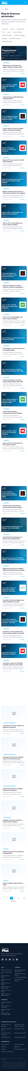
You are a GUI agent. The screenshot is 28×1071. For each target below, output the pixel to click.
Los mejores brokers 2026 (6, 1003)
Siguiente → (14, 901)
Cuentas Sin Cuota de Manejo (20, 974)
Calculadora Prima (5, 1037)
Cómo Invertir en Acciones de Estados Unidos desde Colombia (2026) (12, 507)
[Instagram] (6, 959)
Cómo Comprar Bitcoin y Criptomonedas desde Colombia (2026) (12, 413)
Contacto (3, 1049)
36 (24, 898)
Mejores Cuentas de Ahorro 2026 (20, 970)
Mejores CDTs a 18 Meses (5, 991)
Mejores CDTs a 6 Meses (5, 980)
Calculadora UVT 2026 (20, 1033)
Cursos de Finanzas (19, 1044)
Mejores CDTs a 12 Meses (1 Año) (5, 987)
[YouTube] (9, 959)
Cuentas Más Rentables (21, 977)
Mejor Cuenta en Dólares (19, 980)
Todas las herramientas (20, 1037)
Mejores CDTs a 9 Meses (5, 983)
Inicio (2, 9)
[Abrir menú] (25, 2)
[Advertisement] (14, 250)
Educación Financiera (15, 38)
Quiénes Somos (5, 1044)
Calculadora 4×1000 (19, 1028)
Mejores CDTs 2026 (6, 970)
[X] (13, 959)
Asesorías (3, 1046)
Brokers (12, 29)
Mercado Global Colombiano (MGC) (6, 1013)
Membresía (17, 1046)
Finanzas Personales (7, 41)
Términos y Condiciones (7, 1051)
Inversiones (5, 29)
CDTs (3, 32)
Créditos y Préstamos (19, 35)
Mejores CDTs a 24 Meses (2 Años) (6, 994)
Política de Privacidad (19, 1049)
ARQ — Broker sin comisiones (5, 1006)
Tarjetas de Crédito (7, 35)
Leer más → (22, 73)
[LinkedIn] (17, 959)
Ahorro (9, 32)
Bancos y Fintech (17, 32)
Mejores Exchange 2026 (5, 1010)
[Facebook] (2, 959)
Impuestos (4, 38)
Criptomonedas (20, 29)
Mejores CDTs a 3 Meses (5, 976)
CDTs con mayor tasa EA (6, 973)
